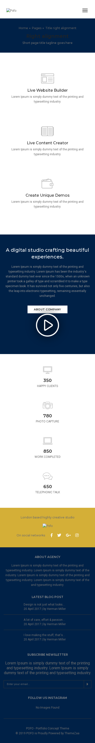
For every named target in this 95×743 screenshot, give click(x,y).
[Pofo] (16, 10)
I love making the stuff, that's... (44, 635)
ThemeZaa (72, 733)
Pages (36, 28)
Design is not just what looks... (44, 604)
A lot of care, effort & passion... (44, 620)
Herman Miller (56, 609)
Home (23, 28)
